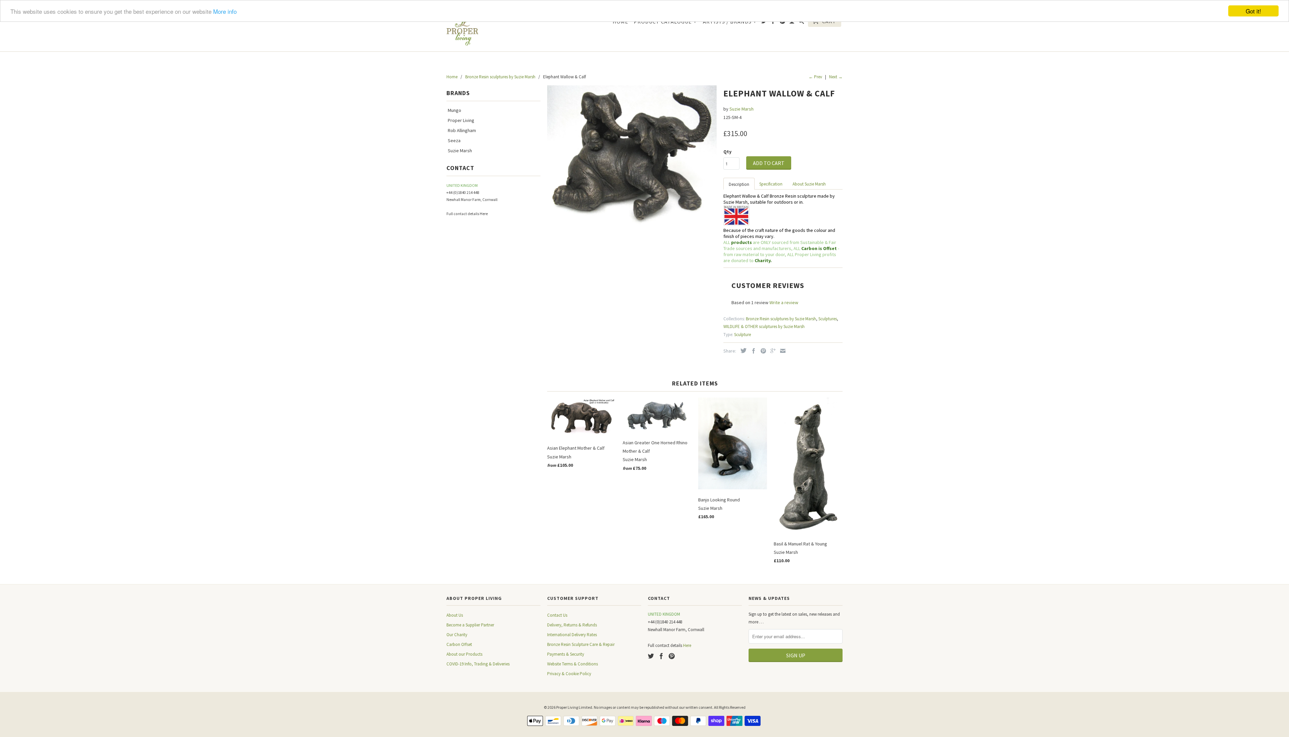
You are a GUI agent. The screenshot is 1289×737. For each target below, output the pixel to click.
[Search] (801, 22)
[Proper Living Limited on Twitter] (764, 22)
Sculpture (742, 334)
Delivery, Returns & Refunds (572, 625)
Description (739, 184)
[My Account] (792, 22)
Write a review (783, 302)
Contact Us (557, 615)
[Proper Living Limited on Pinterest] (782, 22)
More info (225, 11)
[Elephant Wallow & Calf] (632, 155)
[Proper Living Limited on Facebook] (773, 22)
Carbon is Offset (819, 248)
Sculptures (827, 319)
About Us (454, 615)
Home (620, 21)
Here (484, 213)
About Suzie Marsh (809, 184)
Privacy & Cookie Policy (569, 674)
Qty (727, 152)
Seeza (454, 140)
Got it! (1253, 11)
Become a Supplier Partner (470, 625)
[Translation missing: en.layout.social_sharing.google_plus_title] (771, 351)
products (741, 242)
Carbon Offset (459, 644)
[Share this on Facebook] (752, 351)
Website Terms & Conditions (572, 664)
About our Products (464, 654)
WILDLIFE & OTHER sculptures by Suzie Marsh (764, 326)
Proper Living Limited (574, 707)
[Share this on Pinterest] (761, 351)
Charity (762, 260)
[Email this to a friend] (781, 351)
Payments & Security (565, 654)
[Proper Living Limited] (462, 30)
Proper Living (461, 120)
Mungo (454, 110)
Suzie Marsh (460, 151)
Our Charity (456, 635)
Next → (836, 77)
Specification (770, 184)
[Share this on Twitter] (742, 350)
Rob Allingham (462, 130)
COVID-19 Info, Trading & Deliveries (478, 664)
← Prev (815, 77)
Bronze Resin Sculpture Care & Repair (581, 644)
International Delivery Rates (572, 635)
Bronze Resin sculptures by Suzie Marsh (781, 319)
